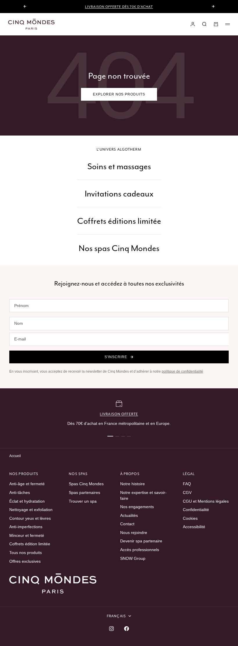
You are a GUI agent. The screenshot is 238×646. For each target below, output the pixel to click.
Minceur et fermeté (26, 535)
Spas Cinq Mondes (86, 483)
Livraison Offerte (119, 414)
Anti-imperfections (25, 526)
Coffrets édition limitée (29, 544)
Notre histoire (132, 483)
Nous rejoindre (133, 532)
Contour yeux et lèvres (30, 518)
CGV (187, 492)
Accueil (15, 456)
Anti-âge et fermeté (27, 483)
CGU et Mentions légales (206, 501)
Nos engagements (137, 506)
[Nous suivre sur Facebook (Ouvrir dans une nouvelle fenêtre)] (126, 628)
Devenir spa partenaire (141, 541)
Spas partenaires (84, 492)
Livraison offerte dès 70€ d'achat (119, 7)
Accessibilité (194, 526)
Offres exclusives (25, 561)
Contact (127, 524)
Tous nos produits (25, 552)
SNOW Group (132, 558)
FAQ (187, 483)
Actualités (129, 515)
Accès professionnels (139, 549)
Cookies (190, 518)
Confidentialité (196, 509)
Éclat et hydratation (27, 501)
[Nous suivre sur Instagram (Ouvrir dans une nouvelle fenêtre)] (111, 628)
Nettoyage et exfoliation (31, 509)
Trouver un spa (83, 501)
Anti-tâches (19, 492)
